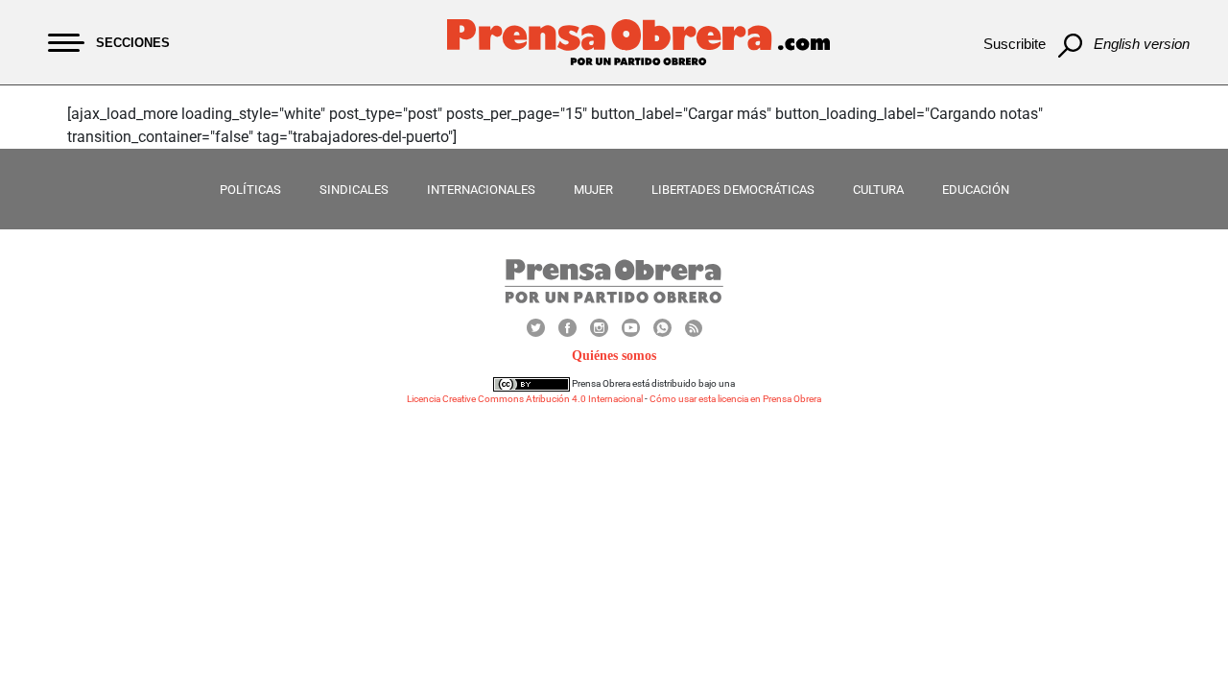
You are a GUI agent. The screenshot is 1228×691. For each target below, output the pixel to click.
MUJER (593, 189)
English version (1142, 44)
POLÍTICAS (250, 189)
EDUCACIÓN (975, 189)
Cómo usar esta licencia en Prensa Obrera (735, 398)
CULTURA (878, 189)
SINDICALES (354, 189)
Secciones (133, 43)
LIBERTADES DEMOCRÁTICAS (733, 189)
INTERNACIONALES (481, 189)
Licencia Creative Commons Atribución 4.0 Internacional (525, 398)
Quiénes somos (614, 355)
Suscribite (1014, 44)
